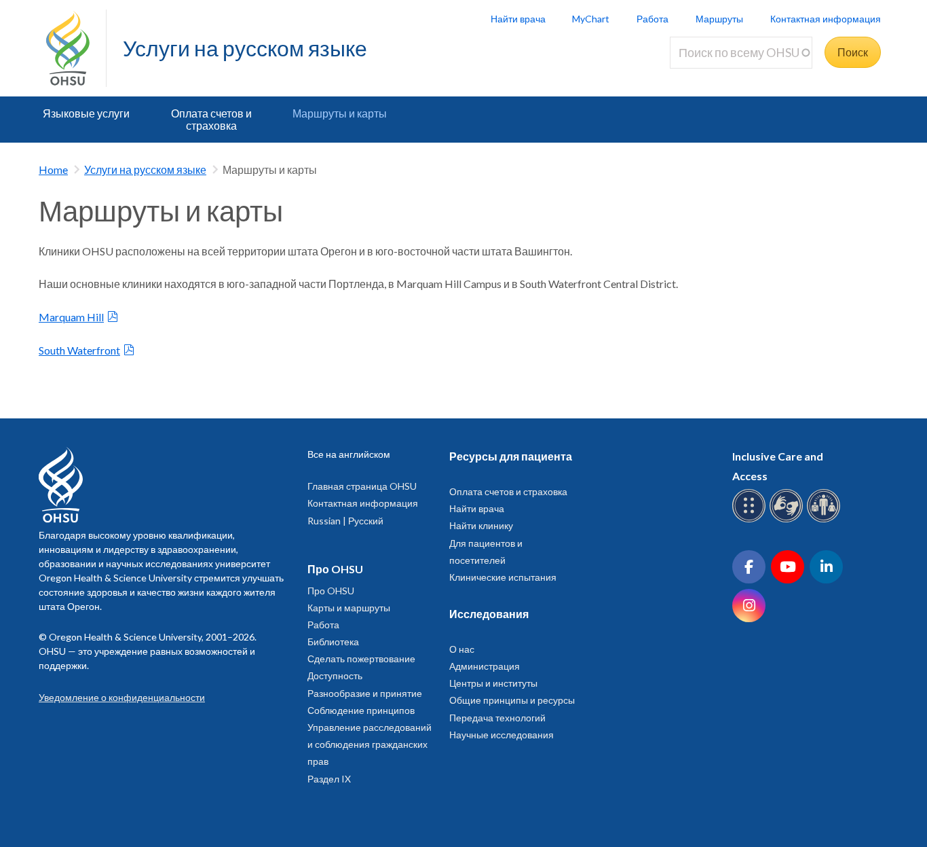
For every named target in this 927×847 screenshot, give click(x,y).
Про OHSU (330, 590)
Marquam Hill (71, 316)
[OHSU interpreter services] (825, 520)
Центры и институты (493, 683)
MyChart (590, 18)
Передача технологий (497, 717)
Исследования (489, 613)
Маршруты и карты (339, 113)
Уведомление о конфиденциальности (122, 697)
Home (53, 169)
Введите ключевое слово (738, 76)
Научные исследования (501, 734)
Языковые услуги (86, 113)
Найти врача (518, 18)
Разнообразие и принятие (364, 693)
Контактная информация (825, 18)
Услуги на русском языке (245, 48)
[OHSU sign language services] (788, 520)
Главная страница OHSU (362, 486)
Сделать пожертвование (361, 658)
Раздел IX (329, 779)
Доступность (334, 675)
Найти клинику (481, 525)
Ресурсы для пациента (510, 456)
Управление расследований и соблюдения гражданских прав (369, 744)
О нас (461, 649)
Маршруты (719, 18)
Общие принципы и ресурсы (512, 700)
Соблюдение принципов (361, 710)
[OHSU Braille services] (751, 520)
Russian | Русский (345, 520)
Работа (652, 18)
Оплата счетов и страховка (211, 119)
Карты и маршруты (348, 607)
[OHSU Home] (76, 48)
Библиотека (333, 641)
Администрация (484, 666)
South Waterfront (79, 350)
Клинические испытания (502, 577)
